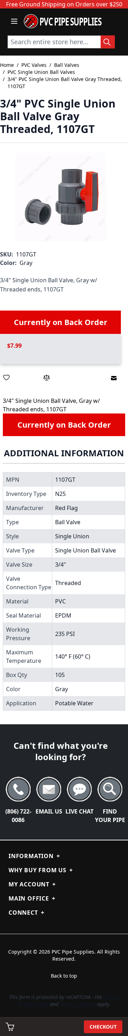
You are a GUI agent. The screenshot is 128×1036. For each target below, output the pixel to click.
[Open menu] (14, 21)
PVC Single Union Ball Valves (41, 72)
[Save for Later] (6, 377)
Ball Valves (66, 65)
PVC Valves (34, 65)
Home (7, 65)
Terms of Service (78, 1004)
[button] (60, 196)
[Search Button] (108, 41)
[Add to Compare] (46, 377)
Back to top (64, 975)
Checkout (103, 1026)
